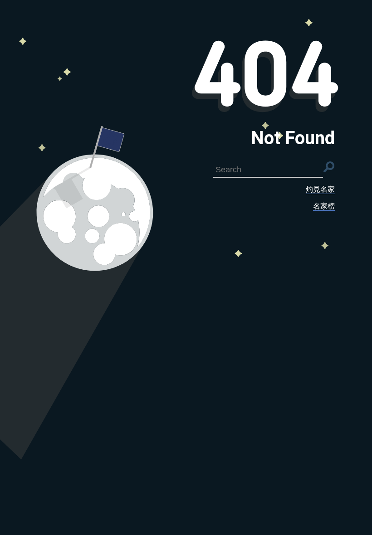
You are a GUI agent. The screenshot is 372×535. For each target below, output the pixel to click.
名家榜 (324, 206)
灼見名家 (320, 189)
